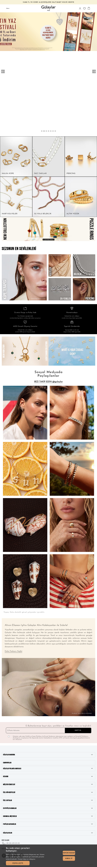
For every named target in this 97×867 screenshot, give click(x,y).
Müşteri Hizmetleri (9, 784)
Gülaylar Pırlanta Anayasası (12, 769)
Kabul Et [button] (68, 858)
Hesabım (5, 776)
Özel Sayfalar (7, 800)
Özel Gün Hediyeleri (9, 792)
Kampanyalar (7, 763)
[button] (41, 131)
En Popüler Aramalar (10, 808)
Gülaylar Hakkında (9, 755)
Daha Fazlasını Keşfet (13, 651)
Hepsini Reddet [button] (69, 853)
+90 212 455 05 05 (13, 843)
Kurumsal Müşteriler (10, 816)
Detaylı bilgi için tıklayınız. (26, 859)
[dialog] (48, 856)
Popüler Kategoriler (9, 824)
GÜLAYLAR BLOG (7, 833)
